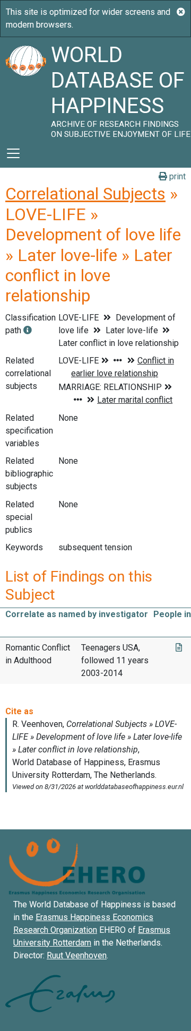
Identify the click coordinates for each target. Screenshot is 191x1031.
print (176, 176)
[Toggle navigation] (13, 153)
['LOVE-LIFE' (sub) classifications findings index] (27, 330)
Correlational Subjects (85, 194)
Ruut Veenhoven (77, 955)
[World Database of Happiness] (25, 88)
